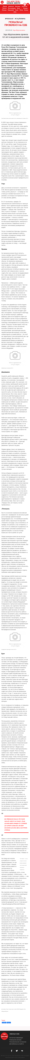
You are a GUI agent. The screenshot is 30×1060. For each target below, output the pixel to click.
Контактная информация (16, 1038)
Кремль (26, 10)
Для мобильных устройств (16, 1044)
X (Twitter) (4, 1022)
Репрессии (24, 6)
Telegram (8, 1022)
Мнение (5, 6)
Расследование (12, 8)
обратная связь (14, 1034)
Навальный (11, 10)
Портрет (4, 8)
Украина (25, 8)
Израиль (4, 10)
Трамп (16, 10)
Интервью (17, 6)
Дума (15, 12)
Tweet (3, 1020)
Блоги (18, 8)
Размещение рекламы (15, 1040)
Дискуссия (11, 6)
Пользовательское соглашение (17, 1042)
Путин (21, 10)
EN (24, 4)
